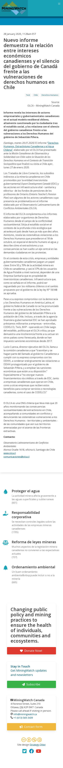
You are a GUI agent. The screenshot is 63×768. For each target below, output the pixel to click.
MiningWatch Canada (29, 700)
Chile (36, 95)
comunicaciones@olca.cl (16, 456)
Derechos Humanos (50, 95)
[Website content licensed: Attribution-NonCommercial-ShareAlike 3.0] (31, 740)
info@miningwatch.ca (25, 714)
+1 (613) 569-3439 (23, 717)
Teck (28, 95)
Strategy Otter (38, 744)
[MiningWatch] (14, 8)
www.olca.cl (10, 453)
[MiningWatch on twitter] (24, 751)
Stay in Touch (20, 666)
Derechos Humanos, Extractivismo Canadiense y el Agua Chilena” (31, 146)
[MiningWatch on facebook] (31, 751)
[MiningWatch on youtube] (38, 751)
